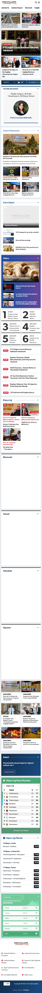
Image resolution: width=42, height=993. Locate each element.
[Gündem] (38, 571)
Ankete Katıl (9, 772)
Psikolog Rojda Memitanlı (21, 118)
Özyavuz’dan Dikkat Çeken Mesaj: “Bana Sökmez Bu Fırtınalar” (13, 316)
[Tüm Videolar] (38, 258)
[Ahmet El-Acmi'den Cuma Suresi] (8, 287)
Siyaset (10, 311)
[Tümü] (38, 400)
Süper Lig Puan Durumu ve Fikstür (10, 969)
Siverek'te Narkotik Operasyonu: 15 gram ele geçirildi (10, 698)
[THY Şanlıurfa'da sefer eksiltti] (8, 232)
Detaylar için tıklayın (21, 830)
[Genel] (38, 514)
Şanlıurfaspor (17, 8)
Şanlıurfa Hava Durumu (32, 953)
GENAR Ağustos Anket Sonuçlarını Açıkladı (34, 316)
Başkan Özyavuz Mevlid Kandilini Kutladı (12, 340)
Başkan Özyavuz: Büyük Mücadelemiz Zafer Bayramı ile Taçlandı (22, 360)
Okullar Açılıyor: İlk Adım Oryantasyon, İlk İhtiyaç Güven (21, 95)
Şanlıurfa (5, 8)
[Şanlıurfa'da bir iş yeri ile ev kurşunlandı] (31, 732)
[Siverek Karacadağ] (8, 240)
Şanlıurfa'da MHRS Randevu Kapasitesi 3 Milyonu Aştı (34, 340)
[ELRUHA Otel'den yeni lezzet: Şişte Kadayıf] (8, 248)
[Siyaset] (38, 627)
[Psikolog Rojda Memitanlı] (21, 108)
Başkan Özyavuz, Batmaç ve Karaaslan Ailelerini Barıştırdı (30, 720)
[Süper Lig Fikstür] (38, 838)
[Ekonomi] (38, 457)
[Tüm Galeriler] (38, 203)
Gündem (7, 571)
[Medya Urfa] (9, 2)
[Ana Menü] (39, 3)
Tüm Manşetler (29, 967)
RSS (7, 984)
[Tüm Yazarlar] (38, 89)
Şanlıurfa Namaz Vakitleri (8, 961)
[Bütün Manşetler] (38, 131)
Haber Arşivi (28, 975)
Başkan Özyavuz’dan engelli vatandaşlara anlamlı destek (35, 328)
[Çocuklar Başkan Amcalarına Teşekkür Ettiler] (8, 295)
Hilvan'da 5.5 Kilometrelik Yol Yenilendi (15, 328)
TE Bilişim (26, 990)
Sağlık (36, 8)
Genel (6, 514)
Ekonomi (28, 8)
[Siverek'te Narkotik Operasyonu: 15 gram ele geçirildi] (11, 686)
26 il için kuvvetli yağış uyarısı (22, 392)
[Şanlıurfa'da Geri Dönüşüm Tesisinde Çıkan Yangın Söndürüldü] (11, 732)
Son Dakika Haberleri (10, 975)
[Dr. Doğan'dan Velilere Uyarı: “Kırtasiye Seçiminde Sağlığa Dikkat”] (11, 708)
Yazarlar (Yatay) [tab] (10, 89)
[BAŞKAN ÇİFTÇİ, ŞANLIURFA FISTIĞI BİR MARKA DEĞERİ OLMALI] (8, 303)
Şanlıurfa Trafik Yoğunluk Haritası (31, 961)
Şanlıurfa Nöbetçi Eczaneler (8, 954)
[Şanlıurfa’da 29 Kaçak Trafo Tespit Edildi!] (31, 686)
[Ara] (36, 3)
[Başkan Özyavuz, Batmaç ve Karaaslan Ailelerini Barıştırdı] (31, 708)
